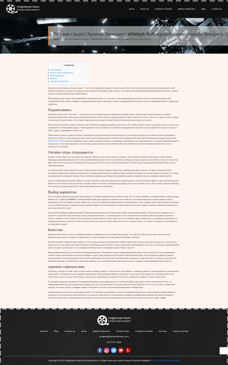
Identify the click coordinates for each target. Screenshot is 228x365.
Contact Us (216, 9)
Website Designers (141, 360)
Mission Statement (186, 9)
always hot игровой (56, 141)
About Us (144, 9)
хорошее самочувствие (59, 81)
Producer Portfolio (163, 9)
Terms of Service (180, 331)
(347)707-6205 (114, 342)
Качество (53, 78)
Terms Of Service (158, 360)
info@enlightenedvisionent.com (114, 336)
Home (131, 9)
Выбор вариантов (57, 75)
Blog (203, 9)
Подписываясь (56, 69)
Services (162, 331)
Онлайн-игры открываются (61, 72)
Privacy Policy (122, 331)
